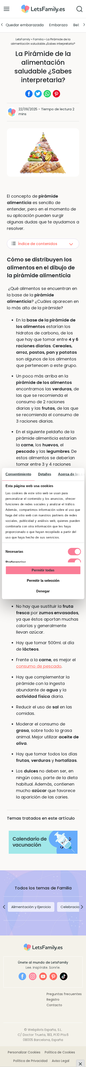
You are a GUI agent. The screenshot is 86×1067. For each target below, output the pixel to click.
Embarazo (58, 25)
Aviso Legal (60, 1060)
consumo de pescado (38, 666)
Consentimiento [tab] (18, 474)
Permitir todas (43, 570)
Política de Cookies (60, 1052)
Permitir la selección (43, 580)
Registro (53, 999)
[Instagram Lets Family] (32, 976)
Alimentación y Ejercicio (31, 906)
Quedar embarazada (25, 25)
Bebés (78, 25)
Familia (38, 39)
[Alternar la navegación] (6, 9)
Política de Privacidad (30, 1060)
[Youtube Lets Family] (43, 976)
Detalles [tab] (44, 474)
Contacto (54, 1005)
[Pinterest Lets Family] (53, 976)
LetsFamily (23, 39)
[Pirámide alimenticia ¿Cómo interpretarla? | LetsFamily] (43, 6)
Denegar (43, 591)
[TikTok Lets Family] (63, 976)
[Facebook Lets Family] (22, 976)
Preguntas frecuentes (64, 994)
